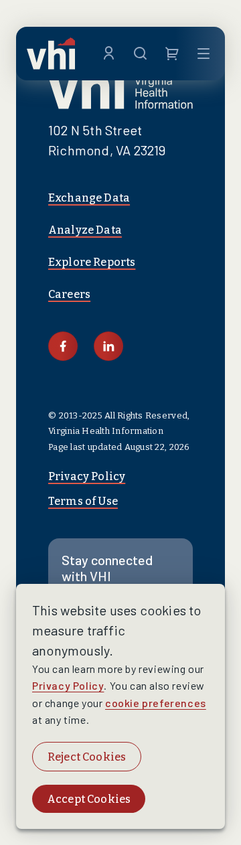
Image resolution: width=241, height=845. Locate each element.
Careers (69, 294)
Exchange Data (89, 197)
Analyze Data (85, 230)
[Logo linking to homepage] (51, 53)
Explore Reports (91, 262)
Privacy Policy (86, 476)
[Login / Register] (108, 54)
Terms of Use (83, 501)
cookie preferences (155, 702)
